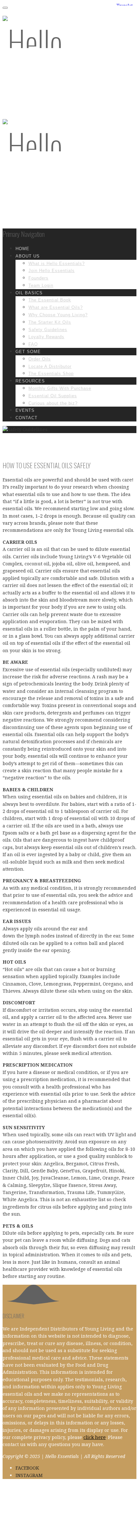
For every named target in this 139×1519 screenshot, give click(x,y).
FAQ (33, 344)
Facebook (27, 1468)
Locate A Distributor (49, 366)
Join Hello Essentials (51, 270)
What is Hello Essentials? (56, 263)
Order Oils (39, 359)
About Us (28, 256)
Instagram (29, 1475)
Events (25, 410)
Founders (38, 278)
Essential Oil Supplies (52, 395)
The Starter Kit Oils (49, 322)
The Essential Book (49, 300)
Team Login (40, 285)
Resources (30, 381)
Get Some (28, 351)
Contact (26, 417)
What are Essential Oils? (55, 307)
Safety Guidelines (47, 329)
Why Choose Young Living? (58, 314)
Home (22, 248)
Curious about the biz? (53, 403)
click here (94, 1437)
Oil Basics (29, 292)
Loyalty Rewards (46, 336)
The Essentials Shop (51, 373)
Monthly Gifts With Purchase (59, 388)
